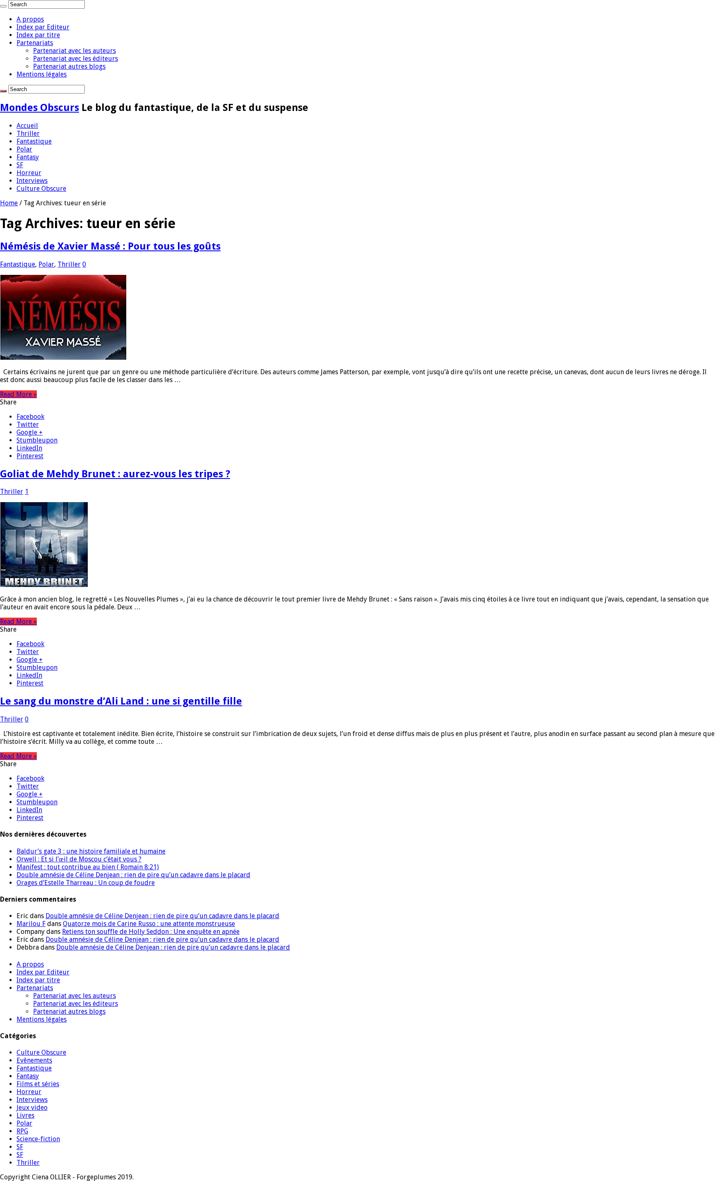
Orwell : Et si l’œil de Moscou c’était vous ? (79, 859)
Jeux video (32, 1107)
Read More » (18, 394)
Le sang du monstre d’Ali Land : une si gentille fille (121, 701)
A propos (30, 19)
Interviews (32, 181)
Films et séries (38, 1084)
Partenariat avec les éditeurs (75, 59)
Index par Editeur (43, 27)
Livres (25, 1115)
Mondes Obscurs (39, 107)
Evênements (34, 1060)
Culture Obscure (41, 188)
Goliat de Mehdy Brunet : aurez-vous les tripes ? (115, 474)
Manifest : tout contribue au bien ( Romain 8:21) (88, 867)
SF (20, 165)
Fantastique (34, 141)
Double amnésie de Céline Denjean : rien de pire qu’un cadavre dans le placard (133, 875)
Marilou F (31, 924)
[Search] (3, 6)
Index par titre (38, 35)
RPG (22, 1131)
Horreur (29, 173)
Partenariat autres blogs (69, 66)
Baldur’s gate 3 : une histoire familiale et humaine (91, 851)
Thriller (28, 133)
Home (9, 203)
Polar (24, 149)
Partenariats (35, 43)
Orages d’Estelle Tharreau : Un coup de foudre (86, 883)
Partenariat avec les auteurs (74, 51)
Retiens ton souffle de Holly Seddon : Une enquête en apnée (151, 932)
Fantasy (28, 157)
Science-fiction (38, 1139)
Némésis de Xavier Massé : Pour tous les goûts (110, 246)
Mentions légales (42, 74)
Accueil (27, 126)
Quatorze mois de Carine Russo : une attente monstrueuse (149, 924)
